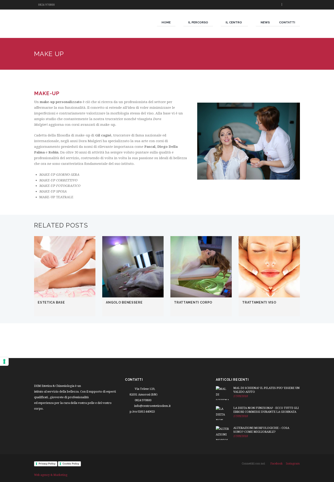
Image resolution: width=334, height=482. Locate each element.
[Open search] (275, 4)
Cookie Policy (70, 463)
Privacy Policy (47, 463)
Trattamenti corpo (193, 302)
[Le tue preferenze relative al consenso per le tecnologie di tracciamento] (4, 361)
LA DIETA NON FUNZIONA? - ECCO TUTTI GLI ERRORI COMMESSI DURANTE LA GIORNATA (266, 409)
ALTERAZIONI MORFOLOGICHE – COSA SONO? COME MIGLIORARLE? (261, 429)
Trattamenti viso (259, 302)
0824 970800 (46, 4)
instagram (293, 463)
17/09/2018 (240, 396)
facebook (276, 463)
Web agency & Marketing (50, 475)
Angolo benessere (124, 302)
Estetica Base (51, 302)
